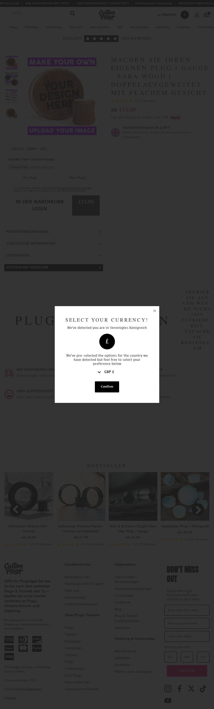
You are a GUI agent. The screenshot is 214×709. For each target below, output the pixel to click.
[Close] (154, 310)
